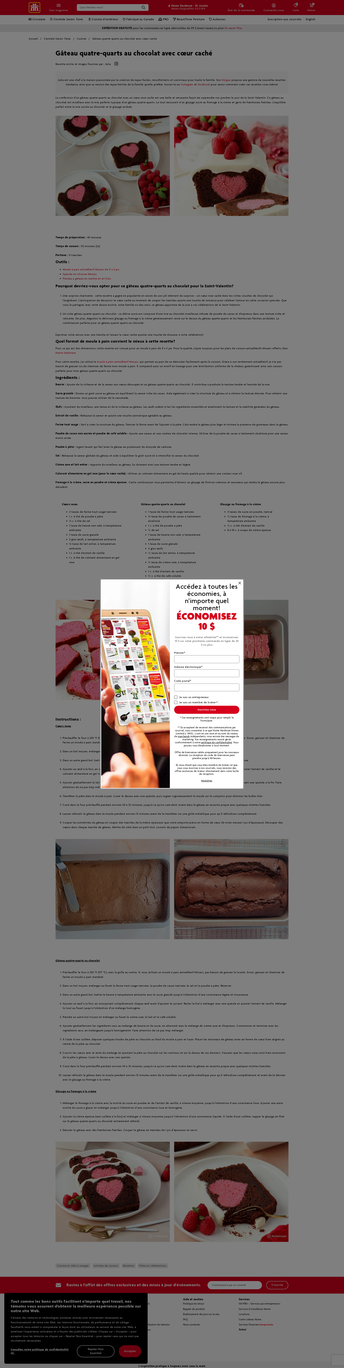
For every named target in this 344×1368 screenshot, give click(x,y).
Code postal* (182, 681)
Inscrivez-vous (207, 710)
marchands (184, 736)
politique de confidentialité (216, 742)
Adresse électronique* (188, 667)
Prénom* (179, 653)
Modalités (206, 780)
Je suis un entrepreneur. (194, 697)
